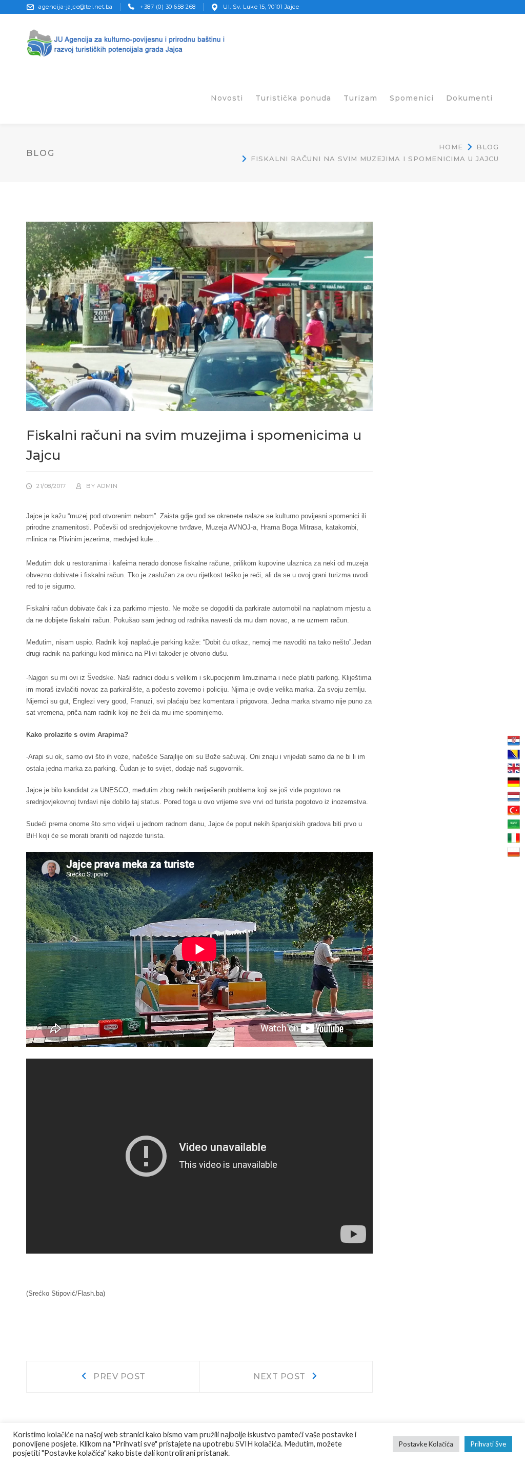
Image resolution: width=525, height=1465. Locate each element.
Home (451, 147)
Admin (107, 486)
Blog (487, 147)
